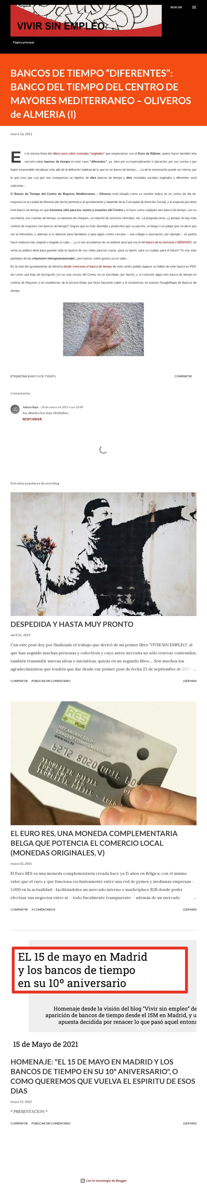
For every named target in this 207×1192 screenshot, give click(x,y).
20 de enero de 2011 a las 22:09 (62, 407)
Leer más (189, 681)
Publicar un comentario (51, 681)
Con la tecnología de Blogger (106, 1181)
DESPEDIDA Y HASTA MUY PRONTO (72, 624)
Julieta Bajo (30, 407)
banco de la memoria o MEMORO (169, 242)
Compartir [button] (183, 376)
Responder (32, 419)
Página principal (23, 42)
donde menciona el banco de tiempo (87, 266)
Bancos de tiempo (42, 376)
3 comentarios (43, 909)
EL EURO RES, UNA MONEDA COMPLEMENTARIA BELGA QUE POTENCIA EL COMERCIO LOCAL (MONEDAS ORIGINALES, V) (94, 843)
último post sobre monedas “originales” (79, 153)
